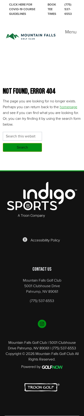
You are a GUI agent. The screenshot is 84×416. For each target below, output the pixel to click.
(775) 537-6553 (68, 9)
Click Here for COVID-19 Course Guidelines (22, 9)
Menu (71, 31)
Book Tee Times (52, 9)
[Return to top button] (78, 164)
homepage (68, 106)
